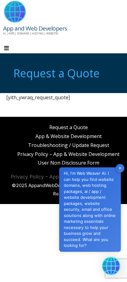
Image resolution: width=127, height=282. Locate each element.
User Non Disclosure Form (68, 162)
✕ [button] (120, 168)
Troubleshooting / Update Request (68, 145)
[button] (11, 48)
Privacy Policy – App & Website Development (68, 154)
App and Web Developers (35, 28)
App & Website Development (68, 136)
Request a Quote (68, 127)
